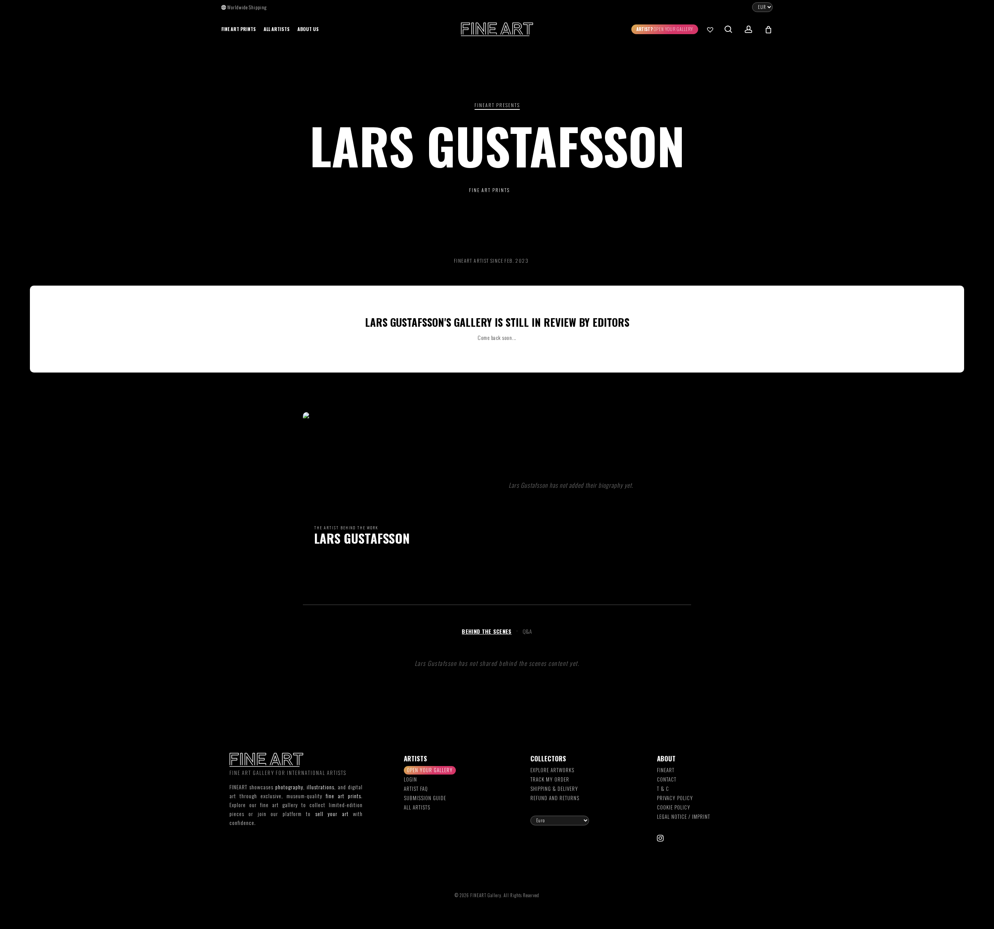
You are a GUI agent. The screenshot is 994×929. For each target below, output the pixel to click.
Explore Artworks (552, 770)
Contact (666, 779)
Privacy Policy (675, 798)
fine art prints (343, 796)
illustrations (320, 787)
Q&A (527, 631)
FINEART (665, 770)
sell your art (332, 813)
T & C (663, 788)
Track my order (549, 779)
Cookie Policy (673, 807)
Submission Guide (425, 798)
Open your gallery (430, 770)
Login (410, 779)
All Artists (417, 807)
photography (289, 787)
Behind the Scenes (486, 631)
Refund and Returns (554, 798)
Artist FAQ (416, 788)
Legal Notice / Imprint (683, 816)
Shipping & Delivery (554, 788)
